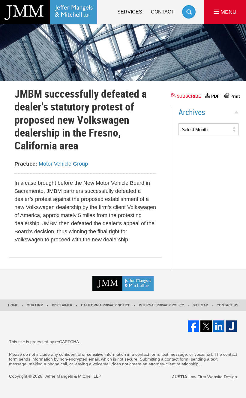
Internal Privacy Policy (161, 305)
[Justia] (231, 326)
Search (189, 12)
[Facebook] (193, 326)
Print (235, 96)
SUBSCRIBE (189, 96)
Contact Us (227, 305)
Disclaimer (62, 305)
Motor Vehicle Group (63, 164)
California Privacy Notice (105, 305)
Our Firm (35, 305)
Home (13, 305)
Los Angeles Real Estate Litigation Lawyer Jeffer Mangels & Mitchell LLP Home (48, 12)
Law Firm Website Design (204, 376)
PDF (215, 96)
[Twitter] (206, 326)
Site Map (200, 305)
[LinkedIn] (218, 326)
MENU (227, 12)
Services (129, 11)
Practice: (25, 164)
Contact (162, 11)
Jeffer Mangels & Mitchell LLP (73, 376)
